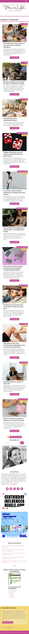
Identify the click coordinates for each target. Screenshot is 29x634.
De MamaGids (12, 589)
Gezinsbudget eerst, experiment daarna (10, 119)
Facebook (2, 1)
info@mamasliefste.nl (14, 482)
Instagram (6, 1)
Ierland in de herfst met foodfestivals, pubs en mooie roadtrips (14, 561)
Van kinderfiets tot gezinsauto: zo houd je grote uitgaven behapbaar (14, 45)
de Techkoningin (24, 632)
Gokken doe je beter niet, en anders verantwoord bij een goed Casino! (13, 154)
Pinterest (4, 1)
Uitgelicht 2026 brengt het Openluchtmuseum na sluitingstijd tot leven (14, 554)
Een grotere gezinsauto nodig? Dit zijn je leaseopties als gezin (14, 83)
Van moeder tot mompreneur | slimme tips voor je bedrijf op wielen (14, 229)
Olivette (11, 594)
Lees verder (14, 57)
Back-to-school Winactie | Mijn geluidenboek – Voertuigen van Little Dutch (12, 558)
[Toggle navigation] (26, 1)
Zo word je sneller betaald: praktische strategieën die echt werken (14, 192)
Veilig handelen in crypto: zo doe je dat (13, 383)
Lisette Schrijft (12, 591)
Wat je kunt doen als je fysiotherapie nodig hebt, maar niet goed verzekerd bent (14, 345)
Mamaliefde (11, 597)
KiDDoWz (11, 595)
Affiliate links (7, 622)
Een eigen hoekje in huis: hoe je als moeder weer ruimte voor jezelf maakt (13, 550)
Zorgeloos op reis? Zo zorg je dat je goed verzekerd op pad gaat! (13, 306)
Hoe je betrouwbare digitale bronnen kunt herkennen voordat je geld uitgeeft (13, 268)
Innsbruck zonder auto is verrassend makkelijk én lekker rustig (13, 546)
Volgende (18, 437)
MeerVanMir (12, 592)
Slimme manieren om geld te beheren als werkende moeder (13, 419)
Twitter (8, 1)
